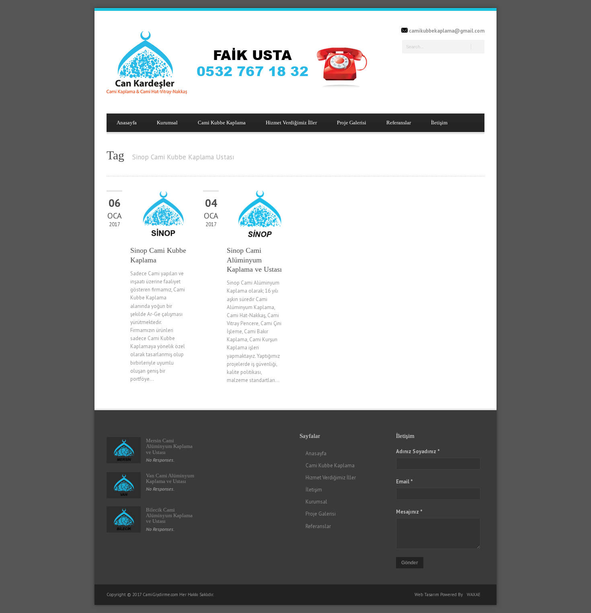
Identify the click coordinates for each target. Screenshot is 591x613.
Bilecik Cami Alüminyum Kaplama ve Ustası (169, 515)
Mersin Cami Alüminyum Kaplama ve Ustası (169, 446)
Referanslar (398, 123)
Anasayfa (127, 123)
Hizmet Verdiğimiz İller (291, 123)
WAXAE (473, 594)
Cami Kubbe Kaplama (222, 123)
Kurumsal (167, 123)
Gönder (409, 563)
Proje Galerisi (351, 123)
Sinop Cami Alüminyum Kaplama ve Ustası (254, 259)
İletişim (439, 123)
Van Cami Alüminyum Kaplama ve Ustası (170, 478)
